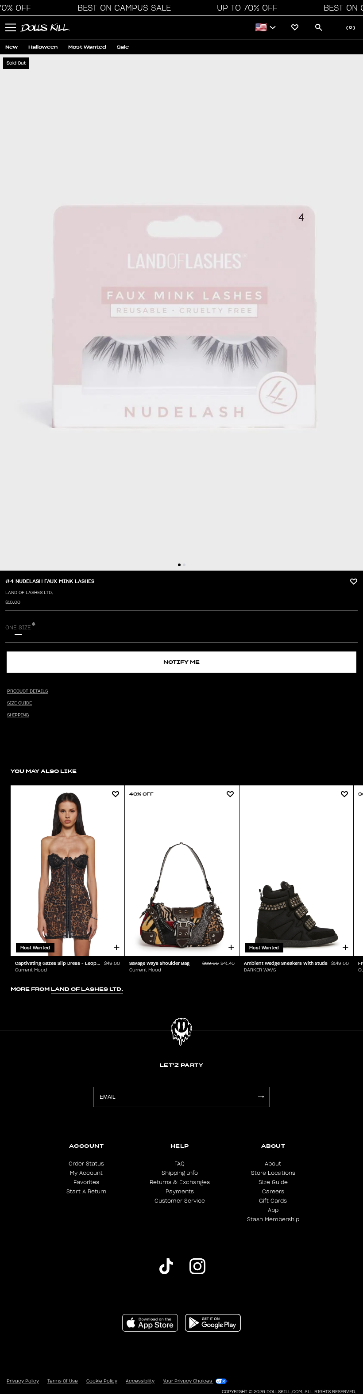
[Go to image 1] (179, 565)
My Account (86, 1173)
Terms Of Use (62, 1381)
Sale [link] (123, 47)
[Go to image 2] (184, 565)
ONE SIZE (18, 627)
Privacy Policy (23, 1381)
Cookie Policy (101, 1381)
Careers (273, 1191)
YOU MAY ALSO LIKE (44, 771)
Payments (180, 1191)
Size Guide (273, 1182)
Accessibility (140, 1381)
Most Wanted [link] (87, 47)
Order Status (86, 1163)
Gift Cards (273, 1201)
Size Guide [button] (19, 703)
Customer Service (179, 1201)
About (273, 1163)
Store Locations (273, 1173)
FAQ (179, 1163)
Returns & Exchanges (180, 1182)
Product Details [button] (27, 691)
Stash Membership (273, 1219)
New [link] (11, 47)
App (273, 1210)
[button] (121, 8)
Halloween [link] (43, 47)
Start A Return (86, 1191)
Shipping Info (180, 1173)
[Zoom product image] (181, 312)
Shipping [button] (18, 715)
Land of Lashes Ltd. (29, 592)
